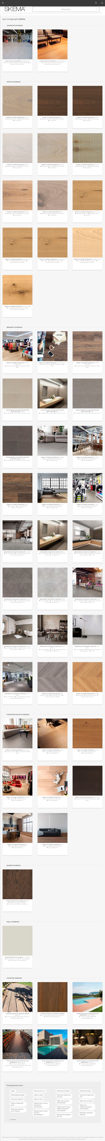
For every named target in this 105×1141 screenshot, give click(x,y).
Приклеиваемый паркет (18, 1095)
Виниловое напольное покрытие (86, 1113)
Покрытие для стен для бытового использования (41, 1112)
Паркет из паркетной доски (17, 1104)
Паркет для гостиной (86, 1101)
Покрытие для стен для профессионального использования (63, 1108)
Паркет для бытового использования (63, 1102)
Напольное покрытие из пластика (64, 1096)
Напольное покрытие (17, 1099)
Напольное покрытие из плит (87, 1096)
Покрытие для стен (39, 1091)
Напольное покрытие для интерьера (17, 1110)
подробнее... (13, 1119)
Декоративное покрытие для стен (64, 1115)
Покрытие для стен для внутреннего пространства (41, 1105)
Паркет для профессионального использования (86, 1106)
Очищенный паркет (85, 1091)
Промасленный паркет (63, 1091)
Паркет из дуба (38, 1095)
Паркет (13, 1091)
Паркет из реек (38, 1099)
